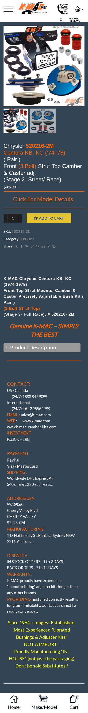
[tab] (44, 263)
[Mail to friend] (37, 246)
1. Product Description (30, 347)
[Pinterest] (32, 246)
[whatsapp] (48, 246)
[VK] (27, 246)
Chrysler (27, 239)
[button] (9, 67)
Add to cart (51, 218)
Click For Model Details (43, 198)
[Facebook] (21, 246)
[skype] (53, 246)
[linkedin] (43, 246)
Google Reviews (74, 20)
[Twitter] (16, 246)
